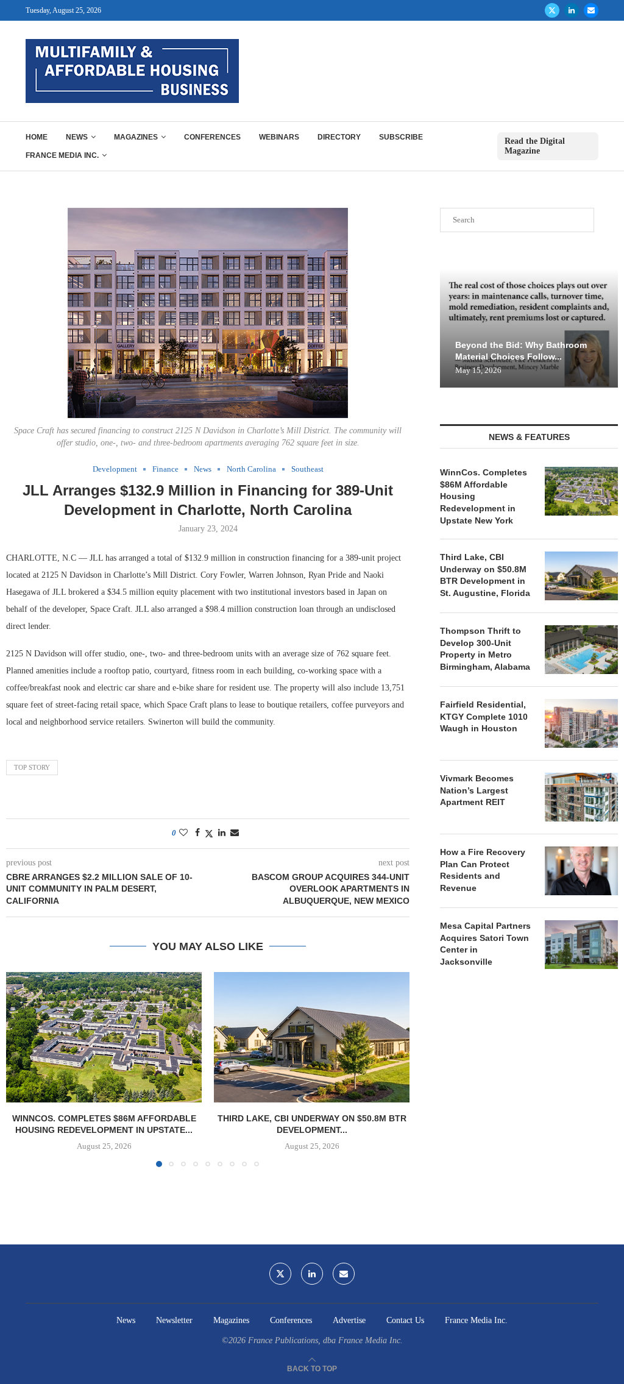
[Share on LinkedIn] (221, 833)
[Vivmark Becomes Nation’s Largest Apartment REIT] (581, 797)
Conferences (212, 137)
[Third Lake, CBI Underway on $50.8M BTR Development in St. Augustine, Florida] (312, 1037)
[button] (22, 1069)
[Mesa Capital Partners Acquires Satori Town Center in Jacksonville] (581, 944)
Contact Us (405, 1320)
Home (37, 137)
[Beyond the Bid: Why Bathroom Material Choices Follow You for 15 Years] (529, 328)
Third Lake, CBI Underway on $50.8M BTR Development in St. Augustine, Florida (485, 575)
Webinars (279, 137)
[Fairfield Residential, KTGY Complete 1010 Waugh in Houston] (581, 723)
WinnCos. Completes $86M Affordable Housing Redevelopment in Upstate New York (483, 496)
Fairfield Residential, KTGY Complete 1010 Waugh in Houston (484, 716)
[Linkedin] (571, 10)
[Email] (591, 10)
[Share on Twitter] (209, 833)
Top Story (32, 767)
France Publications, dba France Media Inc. (325, 1340)
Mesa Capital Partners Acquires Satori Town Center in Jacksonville (485, 944)
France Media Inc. (62, 155)
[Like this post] (183, 833)
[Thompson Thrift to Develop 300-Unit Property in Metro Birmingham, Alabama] (581, 649)
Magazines (136, 137)
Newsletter (174, 1320)
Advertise (349, 1320)
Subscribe (401, 137)
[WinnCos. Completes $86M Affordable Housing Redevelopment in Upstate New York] (104, 1037)
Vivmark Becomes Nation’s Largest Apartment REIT (477, 790)
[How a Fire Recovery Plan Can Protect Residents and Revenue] (581, 870)
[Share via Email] (234, 833)
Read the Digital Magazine (535, 146)
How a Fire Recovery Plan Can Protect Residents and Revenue (482, 870)
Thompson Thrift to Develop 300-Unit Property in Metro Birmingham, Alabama (485, 649)
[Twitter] (552, 10)
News (77, 137)
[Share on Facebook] (197, 833)
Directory (339, 137)
